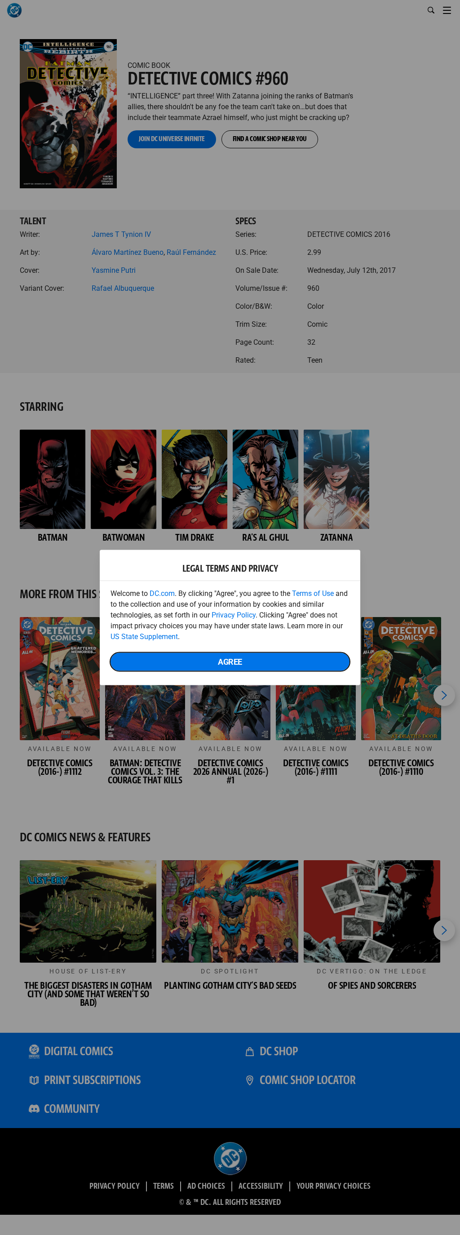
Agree (230, 661)
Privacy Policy (234, 615)
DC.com (162, 593)
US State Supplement (144, 636)
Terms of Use (313, 593)
